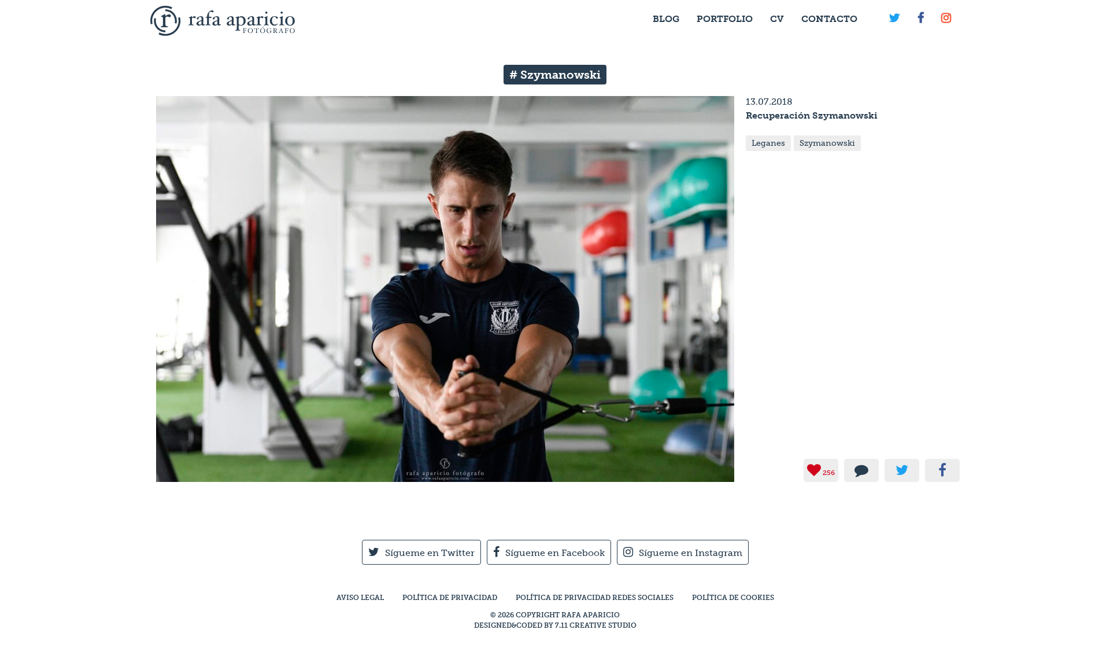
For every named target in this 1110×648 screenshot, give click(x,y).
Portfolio (725, 18)
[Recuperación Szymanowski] (445, 476)
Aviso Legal (360, 598)
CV (777, 18)
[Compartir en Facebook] (942, 470)
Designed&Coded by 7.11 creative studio (555, 625)
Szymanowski (827, 143)
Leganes (768, 143)
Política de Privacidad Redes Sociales (595, 598)
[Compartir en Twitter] (902, 470)
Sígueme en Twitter (430, 552)
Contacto (829, 18)
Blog (666, 18)
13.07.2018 (769, 101)
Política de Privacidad (449, 598)
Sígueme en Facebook (555, 552)
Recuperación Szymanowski (812, 115)
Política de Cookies (733, 598)
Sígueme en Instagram (690, 552)
